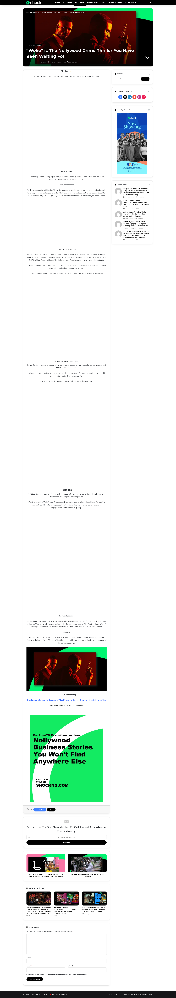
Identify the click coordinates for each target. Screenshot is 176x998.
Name (29, 957)
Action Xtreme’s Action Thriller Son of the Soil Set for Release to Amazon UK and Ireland (93, 909)
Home (30, 12)
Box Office (79, 2)
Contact (127, 994)
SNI (103, 2)
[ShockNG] (33, 2)
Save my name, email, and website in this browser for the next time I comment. (58, 974)
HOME (57, 2)
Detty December (115, 2)
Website (71, 966)
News (39, 45)
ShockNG (33, 62)
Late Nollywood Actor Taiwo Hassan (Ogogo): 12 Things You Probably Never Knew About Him (135, 224)
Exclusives (67, 2)
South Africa (130, 2)
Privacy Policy (142, 994)
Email (28, 966)
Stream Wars (92, 2)
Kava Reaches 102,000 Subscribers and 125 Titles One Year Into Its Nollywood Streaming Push (65, 910)
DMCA (150, 994)
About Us (134, 994)
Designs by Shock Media (59, 994)
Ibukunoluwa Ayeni (129, 197)
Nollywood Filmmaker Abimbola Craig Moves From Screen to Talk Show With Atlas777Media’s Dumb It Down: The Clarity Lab (38, 910)
